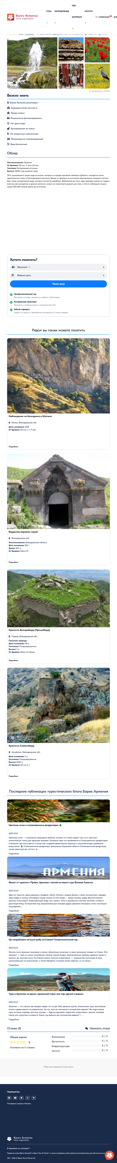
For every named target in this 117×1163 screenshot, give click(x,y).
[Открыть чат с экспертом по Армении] (109, 1155)
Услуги (88, 11)
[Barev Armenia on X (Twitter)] (21, 1098)
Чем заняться (77, 11)
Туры (49, 11)
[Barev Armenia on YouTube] (15, 1098)
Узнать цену (58, 284)
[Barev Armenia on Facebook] (9, 1098)
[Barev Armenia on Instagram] (28, 1098)
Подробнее (14, 853)
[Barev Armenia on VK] (34, 1098)
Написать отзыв (99, 1028)
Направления (61, 11)
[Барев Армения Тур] (22, 17)
